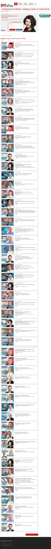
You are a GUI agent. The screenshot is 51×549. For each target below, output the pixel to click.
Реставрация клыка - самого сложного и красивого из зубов (24, 404)
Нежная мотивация (18, 515)
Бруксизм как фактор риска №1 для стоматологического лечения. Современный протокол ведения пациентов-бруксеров (25, 211)
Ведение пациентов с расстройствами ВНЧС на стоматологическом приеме (22, 312)
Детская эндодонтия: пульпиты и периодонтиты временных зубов (24, 285)
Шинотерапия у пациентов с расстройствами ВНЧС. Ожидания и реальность (25, 303)
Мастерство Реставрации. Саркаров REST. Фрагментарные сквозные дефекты (24, 54)
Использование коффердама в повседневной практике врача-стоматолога (25, 248)
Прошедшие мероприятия (32, 534)
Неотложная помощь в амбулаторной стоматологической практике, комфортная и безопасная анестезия (24, 229)
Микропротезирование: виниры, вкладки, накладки (23, 487)
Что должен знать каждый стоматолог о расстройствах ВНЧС (25, 219)
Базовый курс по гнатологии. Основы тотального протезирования (23, 266)
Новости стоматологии (25, 3)
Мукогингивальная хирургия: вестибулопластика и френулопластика (23, 192)
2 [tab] (2, 30)
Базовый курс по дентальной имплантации (22, 127)
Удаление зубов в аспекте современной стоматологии (23, 44)
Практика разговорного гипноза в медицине (22, 238)
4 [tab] (4, 30)
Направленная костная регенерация (21, 358)
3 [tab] (3, 30)
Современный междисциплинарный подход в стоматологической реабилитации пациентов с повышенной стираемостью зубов (25, 82)
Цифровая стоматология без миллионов (21, 293)
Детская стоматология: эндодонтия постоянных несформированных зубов (22, 165)
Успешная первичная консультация (20, 506)
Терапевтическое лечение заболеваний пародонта (23, 478)
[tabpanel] (19, 22)
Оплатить (19, 29)
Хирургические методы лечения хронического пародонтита (24, 72)
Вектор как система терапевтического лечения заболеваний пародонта (24, 100)
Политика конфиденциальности (6, 545)
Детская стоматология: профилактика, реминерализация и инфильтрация (24, 460)
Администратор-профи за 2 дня (20, 450)
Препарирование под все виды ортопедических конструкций (25, 118)
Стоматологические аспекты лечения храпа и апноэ (23, 339)
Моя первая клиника (18, 524)
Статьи (35, 3)
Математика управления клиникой (20, 155)
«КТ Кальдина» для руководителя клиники (22, 256)
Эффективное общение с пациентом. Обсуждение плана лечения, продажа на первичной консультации (25, 322)
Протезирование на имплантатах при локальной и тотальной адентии (25, 202)
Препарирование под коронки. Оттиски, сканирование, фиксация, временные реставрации (24, 470)
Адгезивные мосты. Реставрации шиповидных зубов (23, 173)
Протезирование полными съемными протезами (23, 136)
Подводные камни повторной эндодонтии (22, 395)
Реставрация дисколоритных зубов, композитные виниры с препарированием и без (24, 276)
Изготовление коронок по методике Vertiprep (22, 90)
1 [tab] (1, 30)
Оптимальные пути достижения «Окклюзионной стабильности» (25, 330)
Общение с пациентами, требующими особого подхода (24, 109)
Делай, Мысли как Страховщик (20, 386)
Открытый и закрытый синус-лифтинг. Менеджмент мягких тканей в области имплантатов (24, 350)
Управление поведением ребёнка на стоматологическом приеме (25, 441)
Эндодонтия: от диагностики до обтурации (22, 367)
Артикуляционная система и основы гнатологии (23, 423)
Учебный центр (15, 3)
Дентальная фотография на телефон (21, 432)
